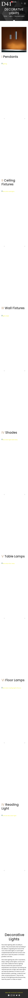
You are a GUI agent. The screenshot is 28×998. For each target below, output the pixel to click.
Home (5, 16)
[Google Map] (11, 995)
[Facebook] (8, 995)
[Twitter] (16, 995)
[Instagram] (14, 995)
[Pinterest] (19, 995)
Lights (11, 16)
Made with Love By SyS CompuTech (14, 992)
